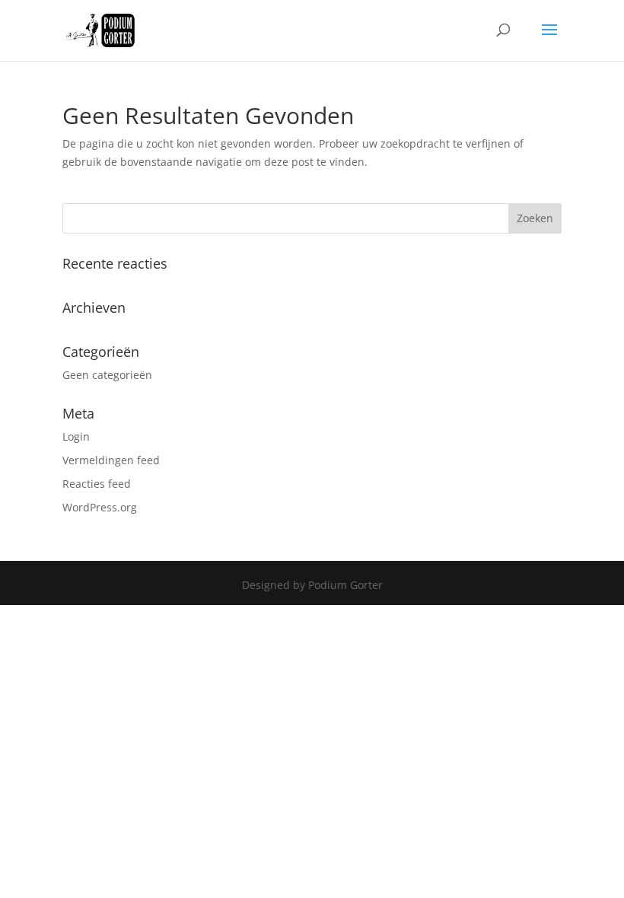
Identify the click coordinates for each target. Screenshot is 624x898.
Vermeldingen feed (111, 460)
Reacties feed (96, 483)
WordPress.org (99, 507)
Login (76, 436)
